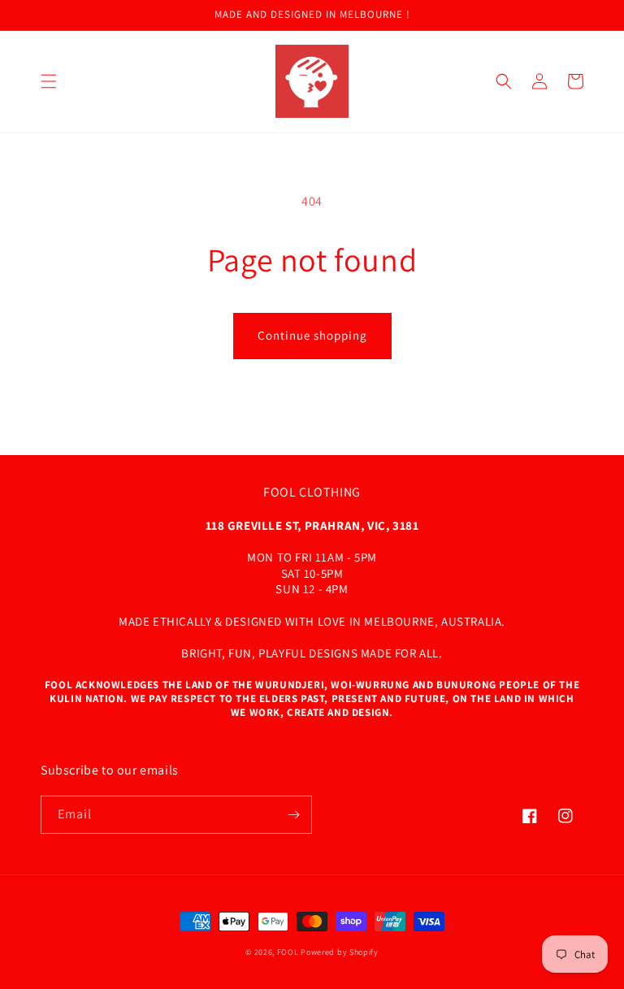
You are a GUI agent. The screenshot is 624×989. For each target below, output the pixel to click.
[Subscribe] (293, 815)
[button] (49, 81)
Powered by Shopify (340, 952)
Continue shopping (312, 335)
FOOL (288, 952)
